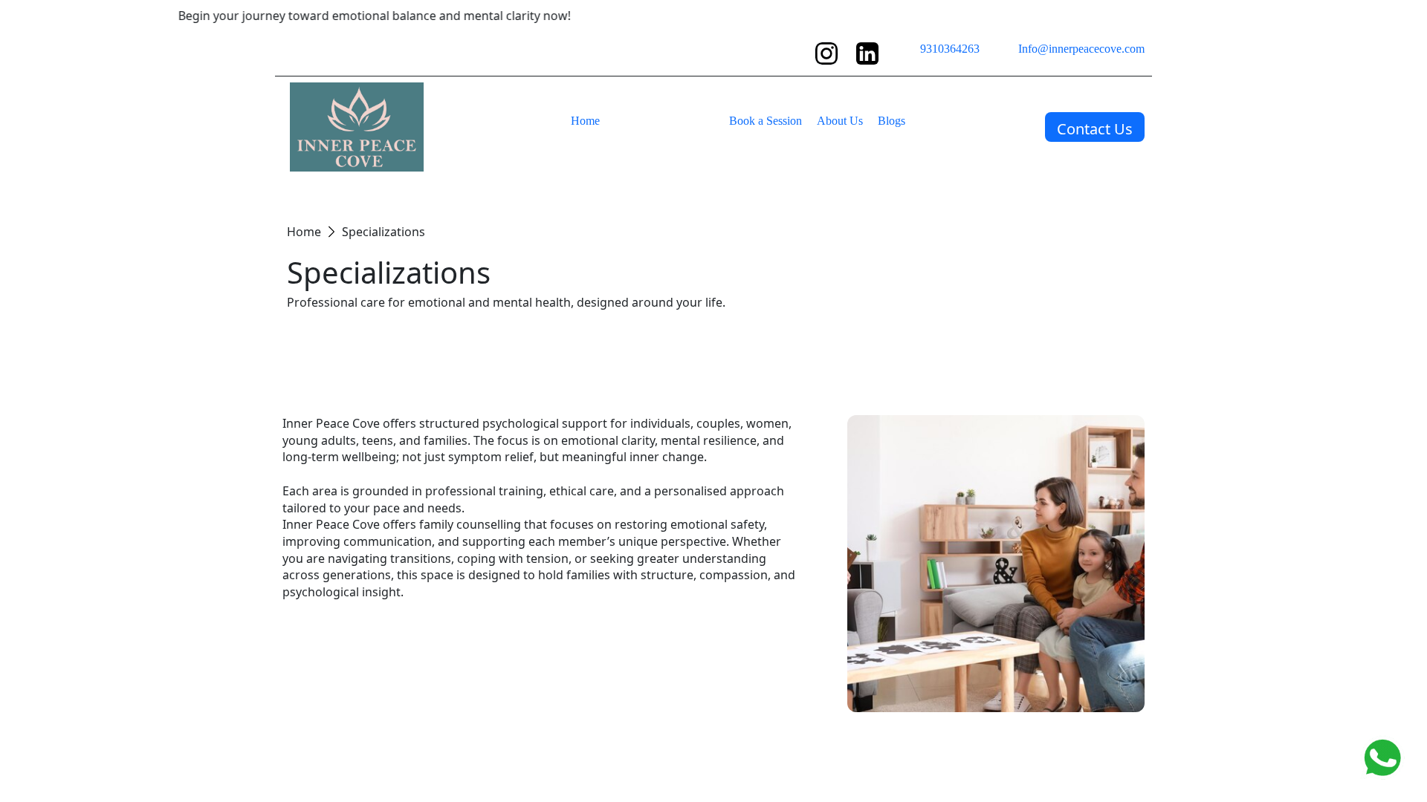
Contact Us (1095, 129)
